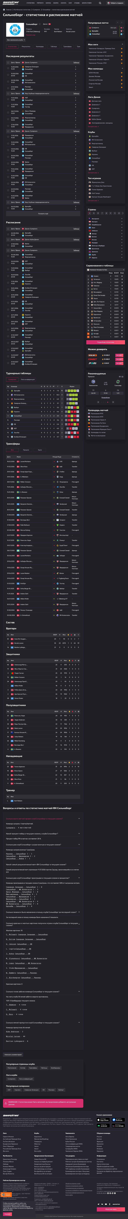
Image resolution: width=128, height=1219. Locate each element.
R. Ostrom (10, 939)
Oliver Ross (23, 467)
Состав (22, 1068)
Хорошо (7, 1214)
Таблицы (44, 1068)
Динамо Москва (94, 76)
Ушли (40, 450)
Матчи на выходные (98, 436)
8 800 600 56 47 (48, 1200)
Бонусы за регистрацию (42, 1166)
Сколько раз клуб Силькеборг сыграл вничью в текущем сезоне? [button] (33, 844)
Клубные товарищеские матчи (38, 93)
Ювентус (37, 1144)
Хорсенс (17, 412)
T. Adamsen (11, 1005)
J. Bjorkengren (13, 978)
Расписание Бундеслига (98, 426)
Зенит (91, 87)
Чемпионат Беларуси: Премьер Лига (102, 48)
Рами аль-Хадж (25, 540)
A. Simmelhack (25, 615)
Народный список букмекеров (76, 1164)
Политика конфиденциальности (75, 1192)
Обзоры (55, 3)
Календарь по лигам (98, 432)
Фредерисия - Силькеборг (17, 899)
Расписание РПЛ (96, 413)
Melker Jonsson (25, 482)
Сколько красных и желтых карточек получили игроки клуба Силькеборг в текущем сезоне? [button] (42, 924)
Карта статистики (103, 1164)
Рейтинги (40, 3)
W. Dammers (11, 973)
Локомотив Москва (96, 80)
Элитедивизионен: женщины (101, 123)
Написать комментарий (13, 1055)
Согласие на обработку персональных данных (110, 1172)
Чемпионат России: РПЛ (97, 63)
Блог (70, 3)
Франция (100, 1141)
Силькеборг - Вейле (15, 859)
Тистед (55, 870)
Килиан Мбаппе (8, 1166)
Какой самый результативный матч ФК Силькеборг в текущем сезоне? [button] (36, 864)
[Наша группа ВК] (102, 1204)
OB (15, 424)
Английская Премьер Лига (12, 1139)
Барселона (38, 1137)
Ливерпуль (38, 1141)
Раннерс (17, 420)
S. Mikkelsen (24, 477)
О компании (101, 1159)
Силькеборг (18, 416)
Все (12, 450)
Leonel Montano (25, 461)
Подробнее (106, 398)
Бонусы (48, 3)
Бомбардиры (55, 1068)
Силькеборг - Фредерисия (17, 856)
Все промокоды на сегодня (43, 1169)
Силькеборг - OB (24, 944)
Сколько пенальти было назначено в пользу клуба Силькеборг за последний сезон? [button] (41, 912)
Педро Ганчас (19, 673)
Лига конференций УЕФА (74, 1144)
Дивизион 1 (95, 105)
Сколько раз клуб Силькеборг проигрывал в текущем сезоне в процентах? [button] (37, 878)
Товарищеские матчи (73, 1146)
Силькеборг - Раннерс (27, 973)
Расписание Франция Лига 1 (100, 429)
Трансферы (67, 46)
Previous (117, 22)
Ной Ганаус (96, 193)
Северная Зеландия (31, 1090)
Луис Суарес (7, 1171)
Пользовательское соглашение (75, 1188)
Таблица (54, 46)
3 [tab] (106, 402)
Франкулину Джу (98, 182)
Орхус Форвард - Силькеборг (19, 892)
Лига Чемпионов (71, 1139)
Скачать (63, 3)
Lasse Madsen (25, 573)
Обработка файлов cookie (105, 1166)
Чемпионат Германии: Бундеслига (101, 56)
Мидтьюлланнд (19, 399)
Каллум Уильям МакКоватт (101, 197)
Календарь (40, 46)
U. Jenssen (11, 944)
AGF (15, 428)
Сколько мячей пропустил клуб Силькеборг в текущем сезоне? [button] (33, 1022)
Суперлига (33, 62)
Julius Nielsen (18, 737)
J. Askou (10, 954)
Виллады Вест (25, 520)
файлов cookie (8, 1210)
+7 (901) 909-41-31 (47, 1199)
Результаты (26, 46)
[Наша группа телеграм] (98, 1204)
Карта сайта (69, 1195)
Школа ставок (87, 3)
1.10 (118, 393)
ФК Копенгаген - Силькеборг (19, 904)
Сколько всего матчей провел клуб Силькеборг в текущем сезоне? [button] (34, 818)
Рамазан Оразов (25, 498)
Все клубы (37, 1151)
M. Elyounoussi (13, 958)
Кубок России (70, 1141)
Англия (99, 1139)
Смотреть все (92, 126)
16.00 (93, 393)
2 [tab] (104, 402)
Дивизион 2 (95, 112)
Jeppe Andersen (19, 720)
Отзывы (77, 3)
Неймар (5, 1164)
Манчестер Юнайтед (41, 1139)
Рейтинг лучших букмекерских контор (79, 1162)
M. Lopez (10, 963)
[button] (105, 218)
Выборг (16, 407)
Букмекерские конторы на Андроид (77, 1174)
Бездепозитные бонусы (42, 1164)
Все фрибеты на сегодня (42, 1171)
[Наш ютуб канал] (105, 1204)
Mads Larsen (18, 728)
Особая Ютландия (20, 437)
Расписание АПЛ (96, 417)
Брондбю (17, 391)
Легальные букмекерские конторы (77, 1166)
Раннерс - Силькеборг (16, 854)
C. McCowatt (11, 934)
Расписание (12, 1068)
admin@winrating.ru (54, 1207)
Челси (36, 1146)
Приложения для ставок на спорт (77, 1159)
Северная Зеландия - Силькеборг (21, 887)
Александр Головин (9, 1169)
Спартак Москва (94, 84)
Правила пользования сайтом (107, 1169)
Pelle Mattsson (25, 525)
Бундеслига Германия (10, 1144)
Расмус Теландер (26, 610)
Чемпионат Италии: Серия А (99, 59)
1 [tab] (102, 402)
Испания (100, 1149)
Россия (99, 1137)
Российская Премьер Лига (12, 1149)
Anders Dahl (24, 594)
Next (121, 22)
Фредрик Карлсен (26, 535)
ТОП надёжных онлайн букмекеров (77, 1169)
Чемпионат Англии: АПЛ (97, 52)
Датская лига (95, 101)
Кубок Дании (34, 239)
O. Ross (9, 1014)
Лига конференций (28, 379)
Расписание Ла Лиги (97, 423)
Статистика (30, 3)
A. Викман (23, 492)
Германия (100, 1151)
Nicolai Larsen (70, 31)
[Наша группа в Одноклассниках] (109, 1204)
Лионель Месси (8, 1162)
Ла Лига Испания (9, 1141)
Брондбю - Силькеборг (16, 906)
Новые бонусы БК (40, 1159)
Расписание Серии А (97, 420)
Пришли (26, 450)
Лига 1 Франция (8, 1146)
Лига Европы (70, 1137)
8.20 (105, 393)
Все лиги (6, 1151)
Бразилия (100, 1144)
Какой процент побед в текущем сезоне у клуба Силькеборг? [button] (32, 833)
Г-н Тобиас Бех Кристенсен (102, 186)
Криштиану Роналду (10, 1159)
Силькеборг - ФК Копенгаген (19, 889)
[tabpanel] (105, 387)
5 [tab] (110, 402)
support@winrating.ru (40, 1204)
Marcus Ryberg (25, 530)
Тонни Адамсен (19, 767)
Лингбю (16, 433)
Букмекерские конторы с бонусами (77, 1171)
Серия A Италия (8, 1137)
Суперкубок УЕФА (71, 1149)
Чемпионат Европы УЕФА (74, 1151)
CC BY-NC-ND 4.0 (102, 1193)
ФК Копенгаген (19, 395)
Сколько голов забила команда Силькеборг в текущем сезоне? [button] (32, 991)
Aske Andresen (12, 1032)
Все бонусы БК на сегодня (43, 1174)
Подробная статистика (105, 342)
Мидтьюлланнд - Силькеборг (18, 894)
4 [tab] (108, 402)
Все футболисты (8, 1174)
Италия (99, 1146)
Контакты (100, 1162)
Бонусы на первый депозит (43, 1162)
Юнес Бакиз (18, 771)
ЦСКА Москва (94, 73)
